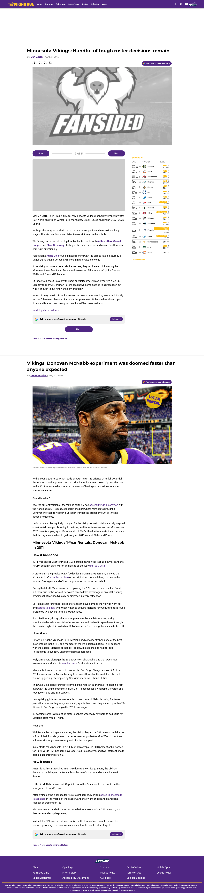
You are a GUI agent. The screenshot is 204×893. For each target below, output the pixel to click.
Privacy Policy (107, 872)
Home (36, 338)
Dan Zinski (37, 56)
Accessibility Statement (75, 877)
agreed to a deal (46, 607)
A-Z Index (105, 877)
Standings (73, 4)
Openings (67, 867)
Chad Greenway (55, 245)
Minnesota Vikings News (54, 338)
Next (116, 153)
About (36, 867)
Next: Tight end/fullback (46, 310)
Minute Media (18, 885)
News (39, 4)
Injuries (95, 4)
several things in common (103, 504)
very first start (70, 663)
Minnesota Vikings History (55, 845)
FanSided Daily (41, 872)
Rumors (49, 4)
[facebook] (175, 4)
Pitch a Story (69, 872)
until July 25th (97, 565)
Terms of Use (133, 872)
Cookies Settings (135, 877)
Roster (85, 4)
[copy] (50, 63)
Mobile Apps (163, 867)
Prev (40, 153)
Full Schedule (139, 259)
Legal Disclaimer (42, 877)
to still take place (59, 577)
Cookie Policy (163, 872)
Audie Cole (53, 255)
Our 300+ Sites (134, 867)
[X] (181, 4)
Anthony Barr (104, 241)
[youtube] (186, 4)
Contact (104, 867)
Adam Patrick (39, 375)
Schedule (60, 4)
